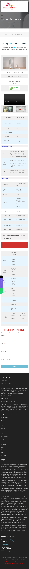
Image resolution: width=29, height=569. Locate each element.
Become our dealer (6, 551)
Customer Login (5, 544)
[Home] (6, 34)
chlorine (22, 160)
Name (3, 335)
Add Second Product (6, 359)
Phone (3, 343)
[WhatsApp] (1, 289)
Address (3, 351)
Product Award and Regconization (9, 540)
